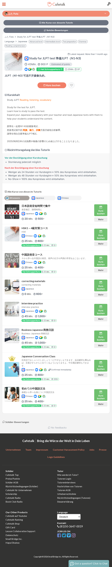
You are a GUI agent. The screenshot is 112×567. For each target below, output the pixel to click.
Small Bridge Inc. (14, 538)
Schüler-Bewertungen (57, 30)
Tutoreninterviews (66, 482)
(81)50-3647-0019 (71, 526)
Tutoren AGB (64, 490)
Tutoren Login (64, 478)
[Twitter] (64, 535)
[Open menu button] (3, 4)
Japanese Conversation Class (38, 356)
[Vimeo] (69, 535)
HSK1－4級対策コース (35, 228)
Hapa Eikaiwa (12, 542)
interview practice (32, 303)
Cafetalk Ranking (14, 519)
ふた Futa (9, 37)
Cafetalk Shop (13, 523)
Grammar (82, 41)
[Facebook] (59, 535)
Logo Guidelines (56, 457)
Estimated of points (60, 64)
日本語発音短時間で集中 (36, 205)
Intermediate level (52, 41)
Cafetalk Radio (13, 497)
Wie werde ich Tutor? (67, 474)
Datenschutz (12, 535)
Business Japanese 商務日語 (38, 329)
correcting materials (33, 281)
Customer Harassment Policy (69, 449)
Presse (102, 449)
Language (10, 41)
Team (28, 449)
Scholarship (11, 493)
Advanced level (36, 41)
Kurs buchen (53, 85)
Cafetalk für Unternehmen (19, 490)
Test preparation (69, 41)
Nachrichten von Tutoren (69, 486)
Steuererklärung (65, 501)
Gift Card (10, 527)
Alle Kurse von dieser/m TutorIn (57, 23)
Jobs (91, 449)
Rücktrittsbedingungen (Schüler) (22, 486)
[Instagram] (74, 535)
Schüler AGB (12, 482)
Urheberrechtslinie (66, 493)
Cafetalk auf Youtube (16, 515)
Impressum (42, 449)
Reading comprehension (15, 46)
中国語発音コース (32, 254)
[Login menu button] (108, 4)
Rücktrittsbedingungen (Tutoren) (73, 497)
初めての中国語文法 (33, 388)
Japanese (23, 41)
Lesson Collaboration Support (20, 531)
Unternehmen (13, 449)
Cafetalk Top (12, 474)
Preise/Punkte (13, 478)
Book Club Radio (14, 501)
